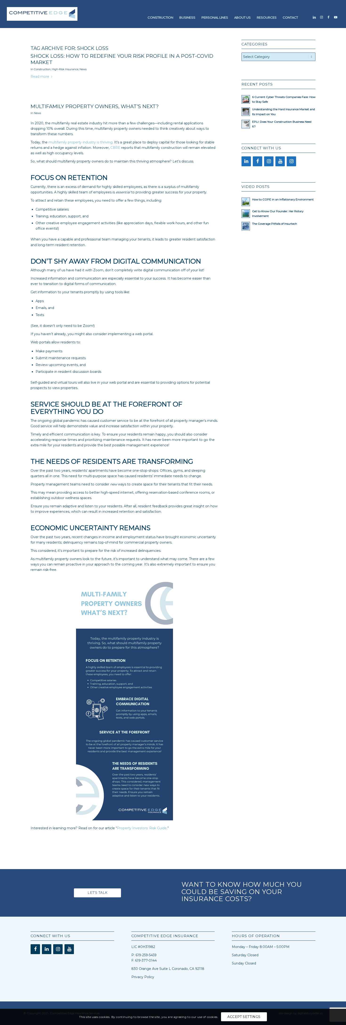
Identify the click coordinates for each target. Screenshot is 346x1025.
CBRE (115, 148)
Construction (42, 69)
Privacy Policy (142, 977)
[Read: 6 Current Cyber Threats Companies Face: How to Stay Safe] (245, 99)
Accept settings (243, 1017)
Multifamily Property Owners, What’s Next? (95, 106)
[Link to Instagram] (321, 17)
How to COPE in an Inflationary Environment (283, 199)
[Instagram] (269, 161)
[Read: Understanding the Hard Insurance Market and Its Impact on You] (245, 111)
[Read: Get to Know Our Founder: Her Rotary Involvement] (245, 213)
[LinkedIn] (246, 161)
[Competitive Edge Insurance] (42, 17)
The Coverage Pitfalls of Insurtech (274, 223)
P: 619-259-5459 (144, 955)
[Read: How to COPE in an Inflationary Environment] (245, 202)
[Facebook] (257, 161)
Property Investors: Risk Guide (142, 828)
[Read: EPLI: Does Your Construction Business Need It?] (245, 124)
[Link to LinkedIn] (314, 17)
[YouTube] (280, 161)
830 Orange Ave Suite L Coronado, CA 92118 (167, 969)
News (83, 69)
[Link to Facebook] (328, 17)
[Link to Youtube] (335, 17)
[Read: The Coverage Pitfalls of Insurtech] (245, 226)
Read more (40, 76)
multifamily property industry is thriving (80, 142)
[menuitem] (160, 17)
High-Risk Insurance (65, 69)
